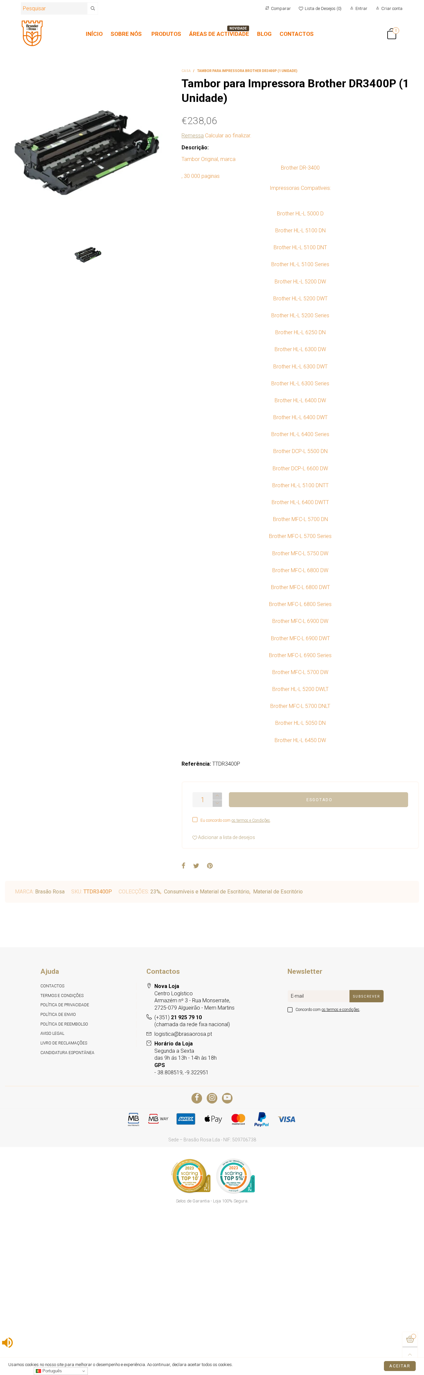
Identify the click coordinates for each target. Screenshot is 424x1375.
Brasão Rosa (50, 891)
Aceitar (399, 1365)
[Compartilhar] (184, 866)
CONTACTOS (297, 34)
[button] (217, 803)
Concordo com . (327, 1009)
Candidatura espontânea (67, 1052)
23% (155, 891)
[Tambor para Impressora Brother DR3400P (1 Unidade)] (88, 152)
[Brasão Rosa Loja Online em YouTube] (227, 1098)
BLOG (264, 34)
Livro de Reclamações (63, 1043)
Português (51, 1370)
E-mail (297, 996)
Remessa (193, 135)
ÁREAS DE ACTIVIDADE (219, 34)
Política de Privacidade (64, 1005)
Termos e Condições (61, 995)
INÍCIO (94, 34)
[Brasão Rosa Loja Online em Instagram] (212, 1098)
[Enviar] (92, 8)
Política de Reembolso (64, 1024)
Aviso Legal (52, 1033)
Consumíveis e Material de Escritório (206, 891)
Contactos (52, 986)
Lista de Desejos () (323, 8)
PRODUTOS (166, 34)
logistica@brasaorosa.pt (183, 1034)
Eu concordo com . (235, 820)
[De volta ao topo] (409, 1354)
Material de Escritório (278, 891)
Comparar (281, 8)
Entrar (361, 8)
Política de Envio (58, 1014)
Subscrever (366, 996)
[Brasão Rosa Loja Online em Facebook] (196, 1098)
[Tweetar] (196, 866)
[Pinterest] (210, 866)
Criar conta (391, 8)
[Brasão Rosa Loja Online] (32, 33)
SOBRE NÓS (126, 34)
